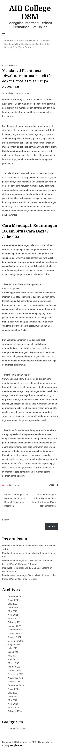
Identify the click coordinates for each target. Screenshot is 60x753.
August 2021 (14, 644)
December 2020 (15, 674)
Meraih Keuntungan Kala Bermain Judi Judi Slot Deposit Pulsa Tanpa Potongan (16, 500)
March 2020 (13, 707)
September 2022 (16, 596)
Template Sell (16, 745)
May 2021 (12, 655)
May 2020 (12, 700)
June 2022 (13, 607)
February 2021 (15, 666)
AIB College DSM (30, 12)
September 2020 (16, 685)
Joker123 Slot (13, 485)
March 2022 (13, 618)
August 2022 (14, 600)
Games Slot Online (9, 65)
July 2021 (12, 648)
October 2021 (14, 637)
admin (10, 93)
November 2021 (15, 633)
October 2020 (14, 681)
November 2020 (15, 678)
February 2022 (15, 622)
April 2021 (13, 659)
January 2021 (14, 670)
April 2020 (13, 704)
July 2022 (12, 604)
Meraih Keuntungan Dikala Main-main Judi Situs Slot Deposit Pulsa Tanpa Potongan (44, 500)
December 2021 (15, 629)
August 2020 (14, 689)
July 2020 (12, 692)
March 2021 (13, 663)
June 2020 (13, 696)
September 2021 (16, 641)
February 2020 (15, 711)
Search (5, 519)
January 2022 (14, 626)
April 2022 (13, 615)
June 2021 (13, 652)
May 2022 (12, 611)
